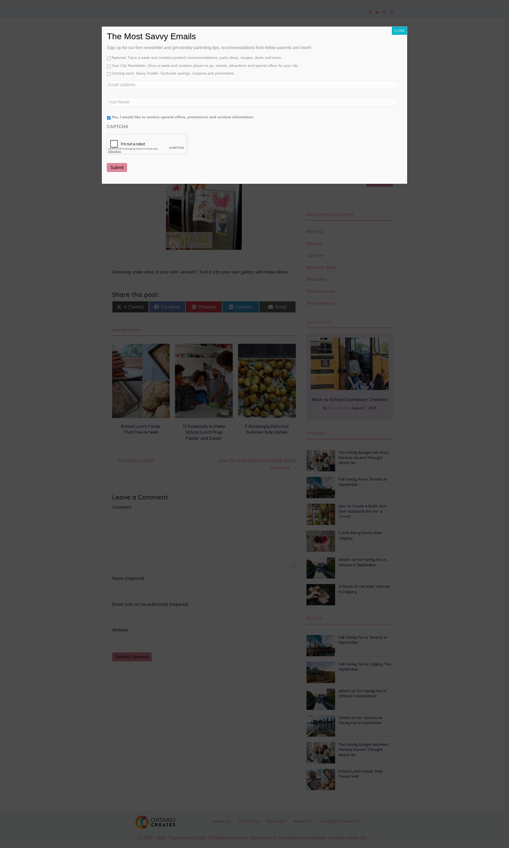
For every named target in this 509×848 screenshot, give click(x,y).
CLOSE (399, 31)
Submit (117, 167)
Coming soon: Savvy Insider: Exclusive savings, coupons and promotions (173, 73)
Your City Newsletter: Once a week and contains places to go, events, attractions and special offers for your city (205, 65)
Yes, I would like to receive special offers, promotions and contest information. (183, 117)
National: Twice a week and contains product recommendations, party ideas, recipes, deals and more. (197, 57)
